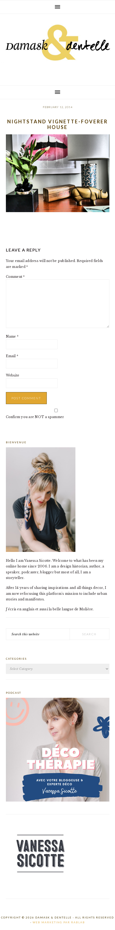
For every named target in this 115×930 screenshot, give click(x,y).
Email (12, 356)
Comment (15, 277)
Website (13, 375)
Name (12, 336)
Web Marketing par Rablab (59, 922)
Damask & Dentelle (57, 47)
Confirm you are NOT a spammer (35, 417)
